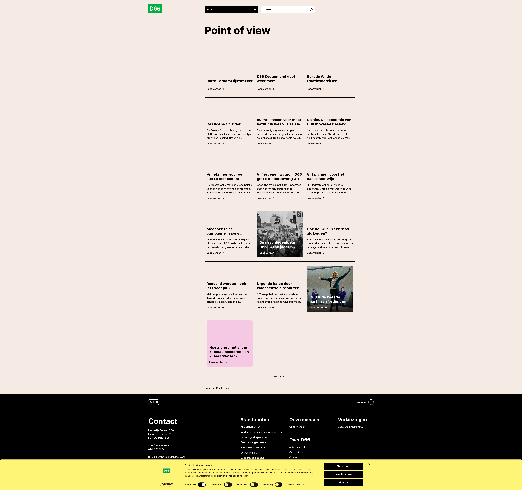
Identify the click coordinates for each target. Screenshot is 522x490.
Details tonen (294, 484)
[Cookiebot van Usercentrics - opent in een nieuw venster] (166, 485)
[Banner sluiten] (369, 464)
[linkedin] (156, 402)
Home (208, 388)
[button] (233, 9)
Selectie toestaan (343, 474)
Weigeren (343, 482)
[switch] (228, 484)
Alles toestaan (343, 466)
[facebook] (151, 402)
